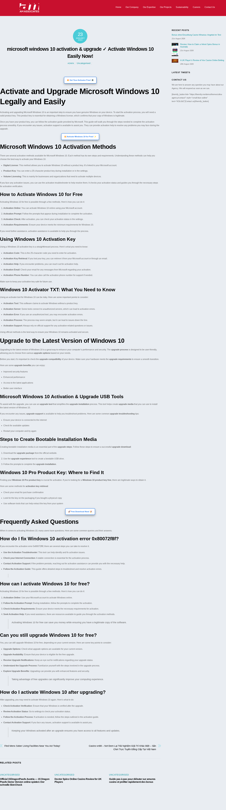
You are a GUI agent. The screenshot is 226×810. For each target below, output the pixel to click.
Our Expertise (149, 7)
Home (118, 7)
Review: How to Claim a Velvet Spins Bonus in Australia (200, 45)
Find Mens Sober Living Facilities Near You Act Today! (32, 745)
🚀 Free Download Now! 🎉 (80, 512)
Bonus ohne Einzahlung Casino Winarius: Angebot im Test (196, 35)
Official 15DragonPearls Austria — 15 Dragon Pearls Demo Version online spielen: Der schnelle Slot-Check (24, 782)
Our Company (132, 7)
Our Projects (165, 7)
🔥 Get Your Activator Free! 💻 (80, 80)
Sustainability (182, 7)
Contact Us (210, 7)
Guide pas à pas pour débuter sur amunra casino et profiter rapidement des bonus (132, 780)
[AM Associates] (29, 12)
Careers (196, 7)
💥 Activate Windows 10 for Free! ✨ (80, 137)
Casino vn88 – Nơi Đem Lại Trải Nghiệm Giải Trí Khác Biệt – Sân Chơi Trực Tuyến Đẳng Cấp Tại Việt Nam (122, 747)
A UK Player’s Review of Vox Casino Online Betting (202, 60)
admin (71, 63)
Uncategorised (83, 63)
